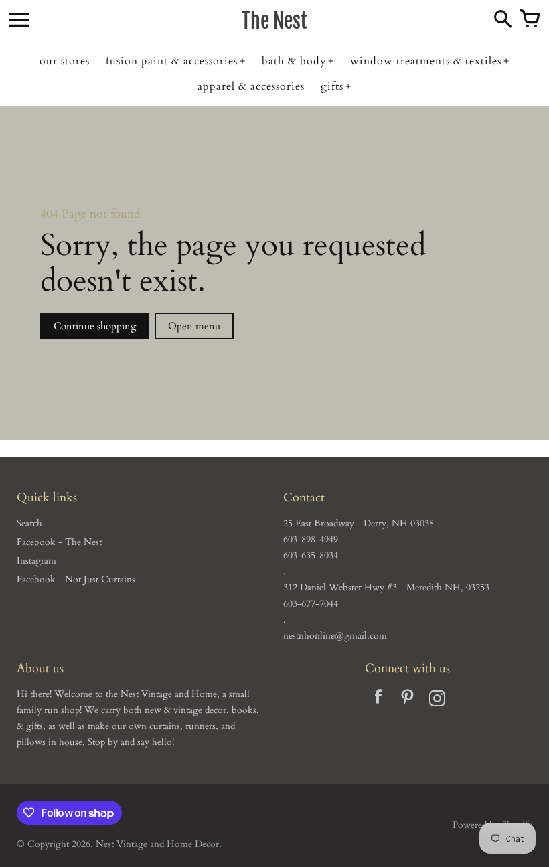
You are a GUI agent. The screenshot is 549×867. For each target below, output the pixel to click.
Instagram (36, 560)
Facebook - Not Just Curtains (76, 579)
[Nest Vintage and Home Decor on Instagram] (437, 700)
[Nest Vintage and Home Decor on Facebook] (378, 700)
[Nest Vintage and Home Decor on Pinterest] (407, 700)
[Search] (503, 20)
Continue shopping (95, 326)
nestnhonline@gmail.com (335, 635)
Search (29, 523)
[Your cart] (530, 20)
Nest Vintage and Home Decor (157, 844)
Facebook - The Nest (59, 542)
